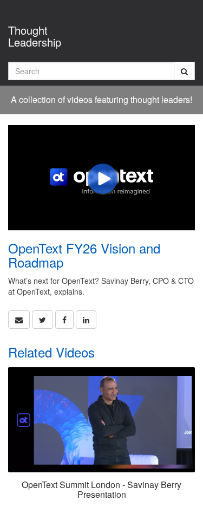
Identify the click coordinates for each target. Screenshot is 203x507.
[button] (19, 319)
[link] (42, 319)
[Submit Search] (184, 71)
